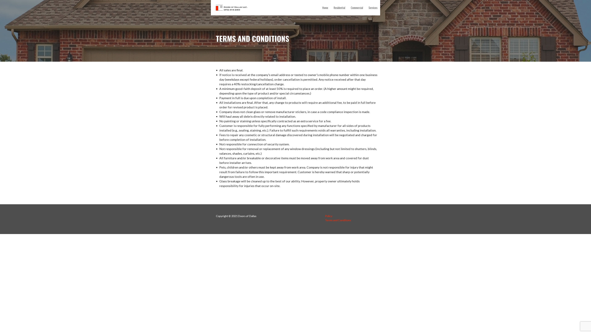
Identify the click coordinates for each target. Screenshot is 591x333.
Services (373, 8)
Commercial (357, 8)
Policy (328, 216)
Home (325, 8)
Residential (339, 8)
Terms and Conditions (338, 220)
